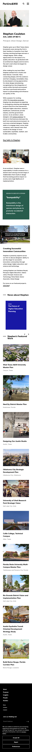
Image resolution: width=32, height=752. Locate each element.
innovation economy (17, 100)
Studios (5, 700)
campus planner (17, 117)
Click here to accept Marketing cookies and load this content (15, 234)
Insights (5, 695)
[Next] (28, 334)
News (4, 705)
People (5, 698)
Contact (5, 709)
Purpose (5, 692)
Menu (28, 4)
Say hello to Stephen (11, 140)
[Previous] (24, 334)
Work (5, 689)
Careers (5, 707)
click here (6, 285)
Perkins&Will (13, 3)
